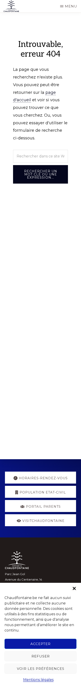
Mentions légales (38, 680)
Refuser (41, 656)
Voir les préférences (40, 668)
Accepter (40, 644)
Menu (71, 6)
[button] (74, 588)
